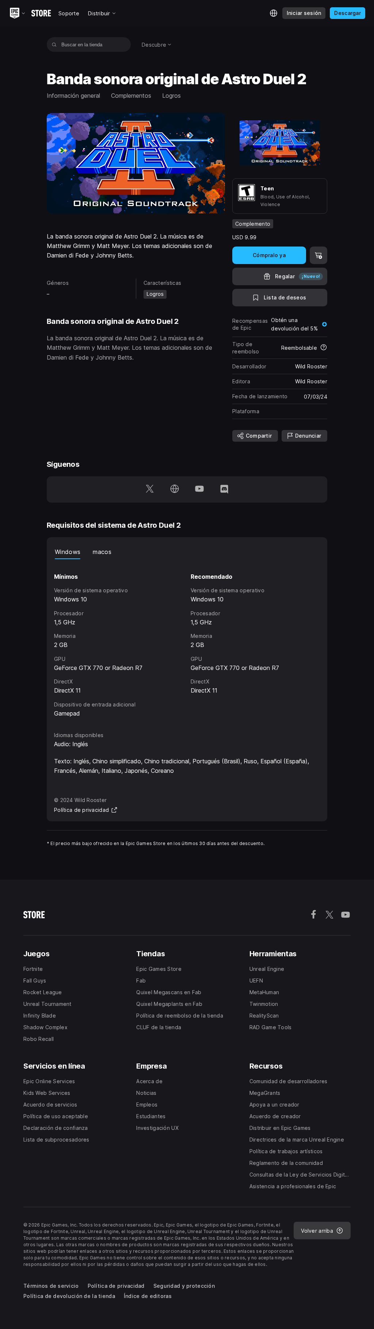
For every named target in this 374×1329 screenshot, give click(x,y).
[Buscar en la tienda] (54, 44)
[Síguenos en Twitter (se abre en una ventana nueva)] (150, 489)
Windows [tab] (67, 551)
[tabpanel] (187, 638)
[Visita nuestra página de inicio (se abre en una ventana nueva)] (174, 489)
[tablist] (187, 552)
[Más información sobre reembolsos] (323, 348)
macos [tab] (102, 551)
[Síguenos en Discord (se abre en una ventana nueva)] (224, 489)
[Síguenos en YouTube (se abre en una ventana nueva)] (199, 489)
